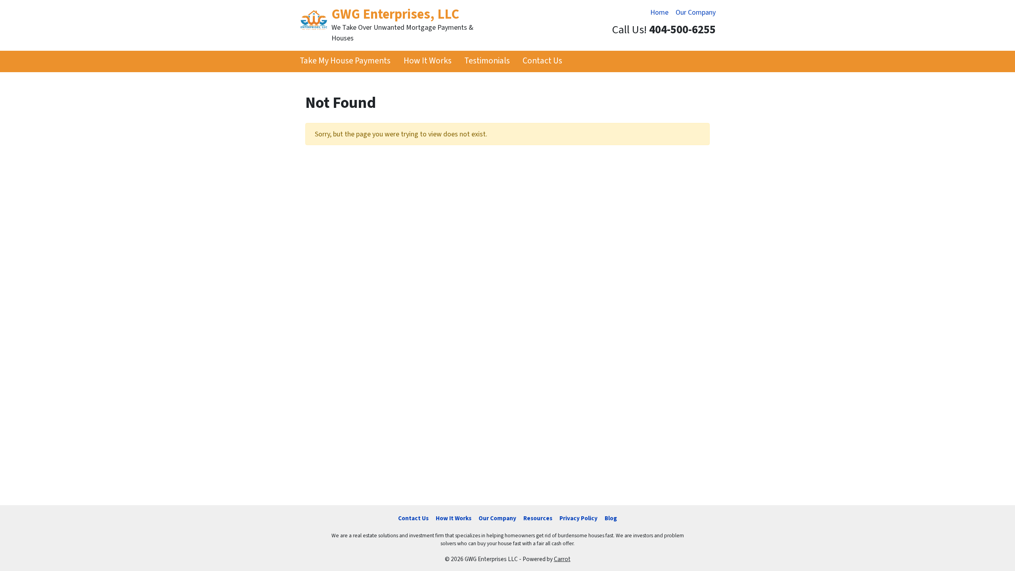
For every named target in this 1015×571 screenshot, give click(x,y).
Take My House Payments (345, 61)
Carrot (562, 559)
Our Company (696, 12)
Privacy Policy (578, 518)
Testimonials (487, 61)
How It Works (428, 61)
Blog (611, 518)
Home (659, 12)
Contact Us (542, 61)
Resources (537, 518)
